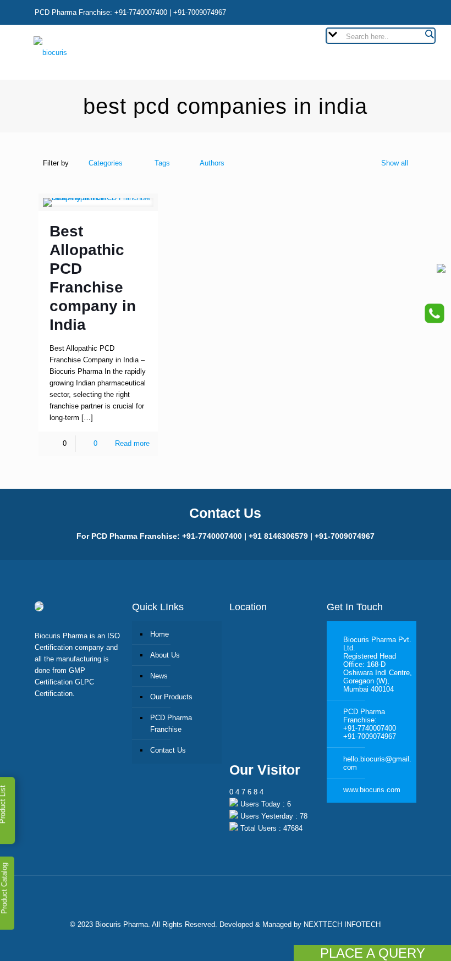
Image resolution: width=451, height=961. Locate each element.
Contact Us (168, 750)
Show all (394, 163)
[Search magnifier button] (429, 34)
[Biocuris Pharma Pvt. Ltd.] (50, 52)
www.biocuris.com (371, 790)
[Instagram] (387, 11)
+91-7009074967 (369, 736)
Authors (212, 163)
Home (159, 634)
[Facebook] (318, 11)
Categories (106, 163)
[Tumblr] (410, 11)
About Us (165, 655)
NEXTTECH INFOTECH (341, 924)
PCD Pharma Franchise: (364, 716)
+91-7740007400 (369, 728)
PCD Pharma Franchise (171, 723)
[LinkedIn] (341, 11)
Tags (162, 163)
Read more (132, 443)
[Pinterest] (364, 11)
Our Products (171, 697)
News (159, 676)
